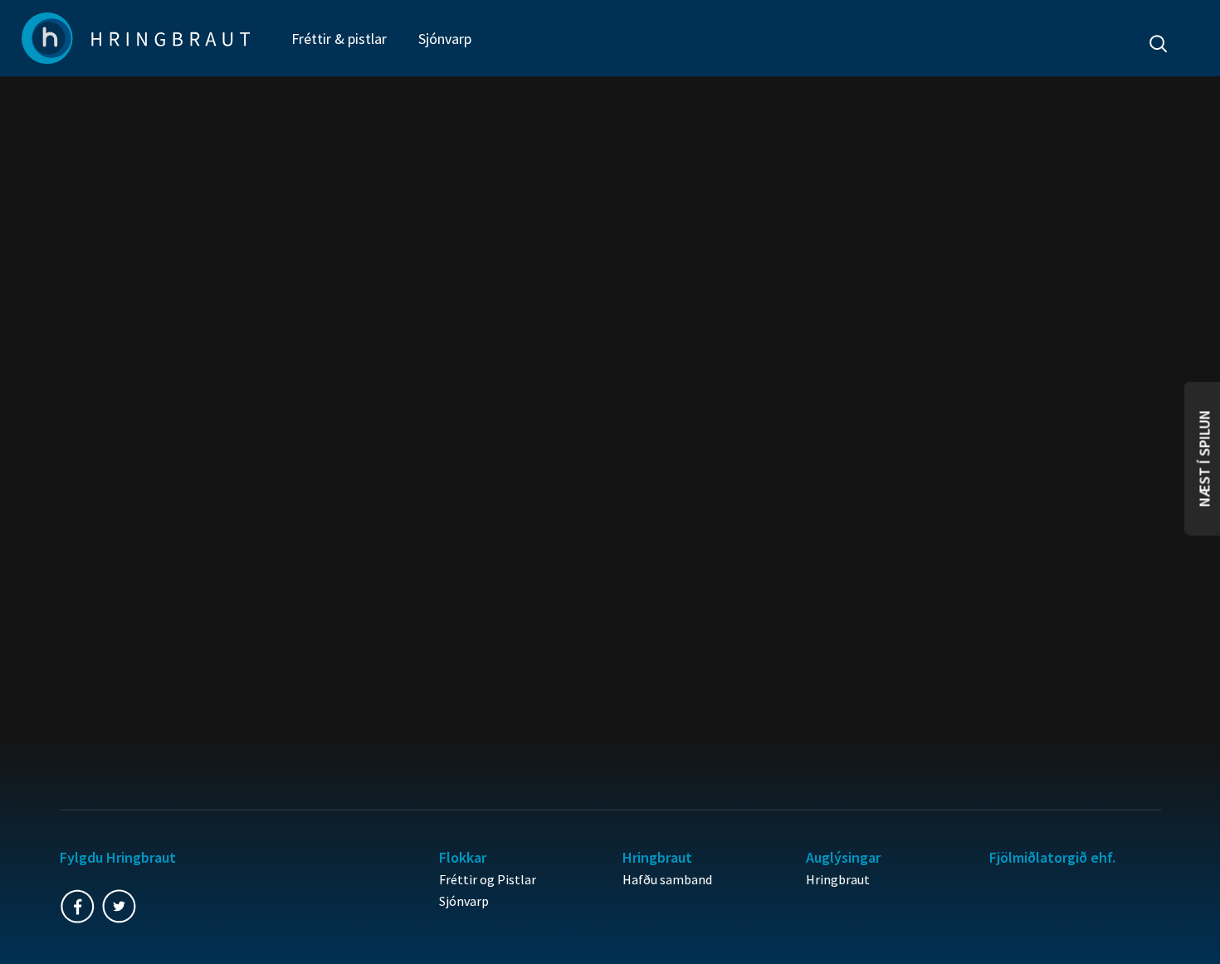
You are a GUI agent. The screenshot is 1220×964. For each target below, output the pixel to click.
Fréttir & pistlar (339, 38)
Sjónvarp (444, 38)
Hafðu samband (667, 879)
